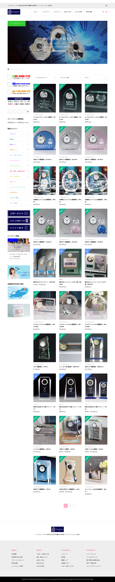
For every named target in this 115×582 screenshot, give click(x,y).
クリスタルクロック (15, 165)
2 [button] (17, 250)
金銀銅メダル (13, 150)
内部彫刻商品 (13, 192)
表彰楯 (11, 139)
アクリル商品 (13, 203)
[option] (19, 248)
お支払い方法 (40, 560)
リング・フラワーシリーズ (17, 187)
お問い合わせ (67, 11)
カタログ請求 (78, 11)
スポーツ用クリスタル (16, 155)
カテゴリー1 (46, 11)
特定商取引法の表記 (17, 557)
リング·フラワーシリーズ (93, 566)
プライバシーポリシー (18, 560)
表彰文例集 (89, 11)
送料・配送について (42, 557)
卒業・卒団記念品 (15, 176)
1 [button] (15, 250)
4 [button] (20, 250)
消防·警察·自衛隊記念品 (93, 560)
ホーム (35, 11)
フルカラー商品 (14, 197)
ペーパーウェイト (15, 160)
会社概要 (14, 554)
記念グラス (13, 181)
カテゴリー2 (56, 11)
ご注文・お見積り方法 (42, 554)
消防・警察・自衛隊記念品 (17, 171)
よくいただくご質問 (17, 566)
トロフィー (13, 134)
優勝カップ (13, 144)
